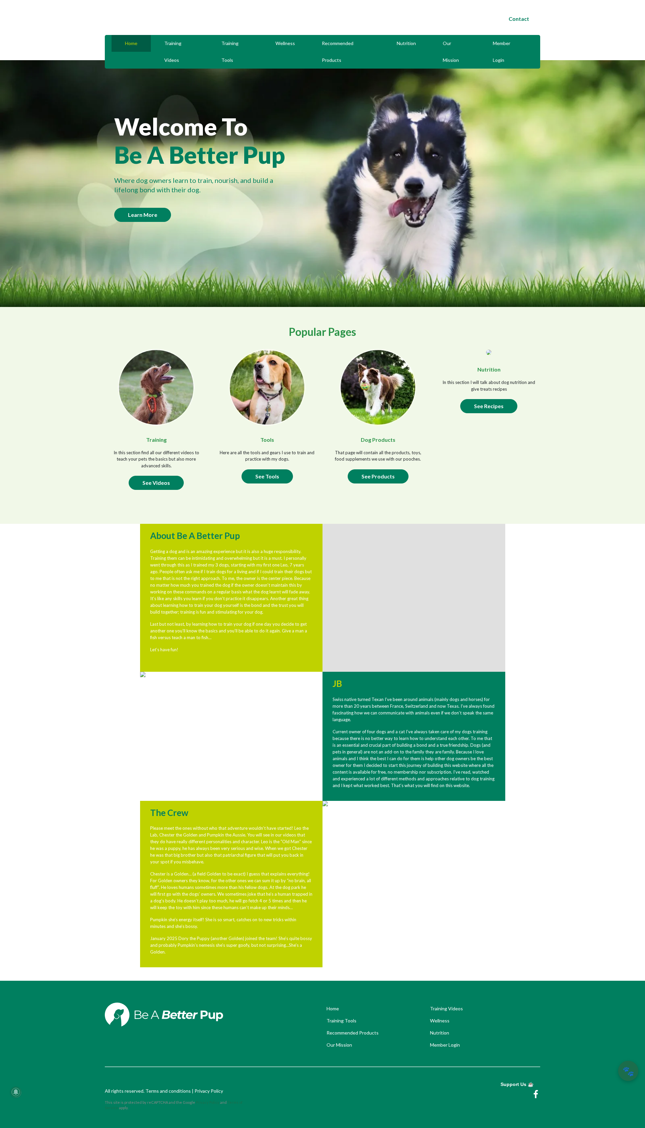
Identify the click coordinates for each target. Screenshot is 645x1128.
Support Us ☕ (517, 1084)
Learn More (142, 214)
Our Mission (451, 51)
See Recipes (489, 406)
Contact (519, 18)
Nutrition (406, 43)
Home (131, 43)
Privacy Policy (209, 1091)
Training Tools (230, 51)
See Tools (267, 476)
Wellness (285, 43)
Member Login (501, 51)
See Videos (156, 482)
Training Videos (172, 51)
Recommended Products (337, 51)
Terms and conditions (168, 1091)
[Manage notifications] (15, 1092)
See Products (378, 476)
